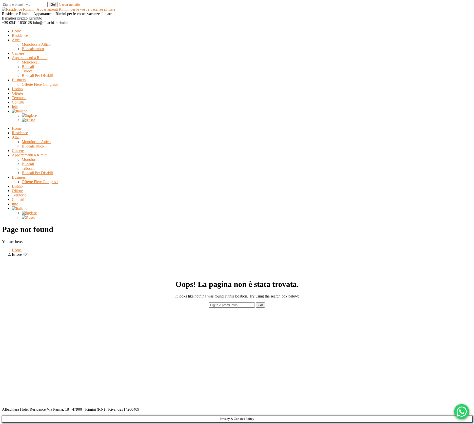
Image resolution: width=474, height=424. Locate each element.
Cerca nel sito (69, 4)
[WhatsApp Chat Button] (461, 411)
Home (16, 250)
